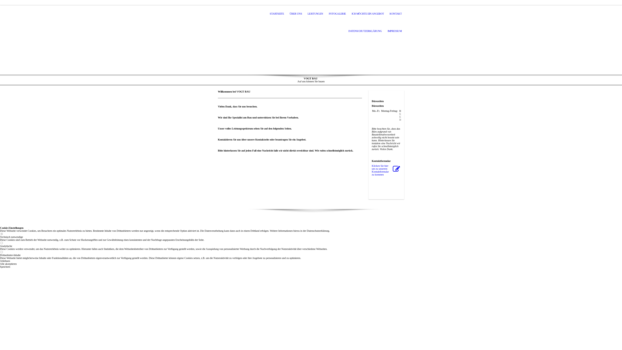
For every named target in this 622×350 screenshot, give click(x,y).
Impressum (395, 31)
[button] (165, 261)
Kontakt (396, 13)
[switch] (1, 234)
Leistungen (315, 13)
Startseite (277, 13)
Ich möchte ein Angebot (368, 13)
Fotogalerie (337, 13)
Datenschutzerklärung (365, 31)
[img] (311, 49)
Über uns (296, 13)
